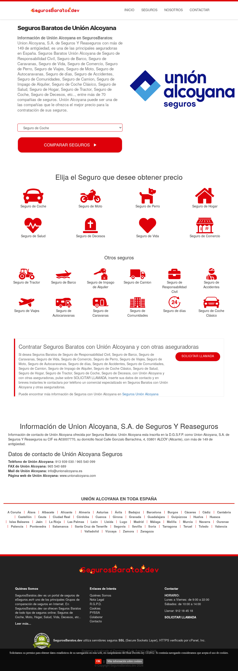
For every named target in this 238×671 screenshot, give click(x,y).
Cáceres (190, 512)
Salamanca (60, 526)
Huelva (198, 517)
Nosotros (173, 9)
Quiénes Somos (100, 595)
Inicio (129, 9)
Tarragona (169, 526)
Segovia (120, 526)
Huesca (215, 517)
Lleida (108, 521)
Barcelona (154, 512)
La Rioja (55, 521)
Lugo (123, 521)
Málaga (155, 521)
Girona (117, 517)
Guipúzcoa (179, 517)
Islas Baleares (19, 521)
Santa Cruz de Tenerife (91, 526)
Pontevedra (38, 526)
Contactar (199, 9)
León (94, 521)
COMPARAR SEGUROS (67, 145)
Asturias (102, 512)
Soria (152, 526)
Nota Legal (97, 599)
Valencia (221, 526)
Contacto (96, 621)
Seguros (149, 9)
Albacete (48, 512)
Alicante (66, 512)
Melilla (171, 521)
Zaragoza (147, 531)
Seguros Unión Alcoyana (140, 394)
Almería (84, 512)
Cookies (95, 608)
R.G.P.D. (96, 604)
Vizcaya (110, 531)
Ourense (223, 521)
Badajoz (134, 512)
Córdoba (83, 517)
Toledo (203, 526)
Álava (31, 512)
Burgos (173, 512)
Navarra (204, 521)
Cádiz (206, 512)
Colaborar (96, 617)
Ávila (118, 512)
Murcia (188, 521)
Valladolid (91, 531)
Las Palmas (75, 521)
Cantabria (224, 512)
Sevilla (137, 526)
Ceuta (42, 517)
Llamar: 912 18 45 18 (179, 610)
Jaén (39, 521)
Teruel (187, 526)
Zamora (128, 531)
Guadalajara (156, 517)
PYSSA (95, 612)
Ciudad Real (61, 517)
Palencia (17, 526)
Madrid (139, 521)
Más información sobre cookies (124, 661)
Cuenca (101, 517)
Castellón (25, 517)
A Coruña (14, 512)
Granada (135, 517)
